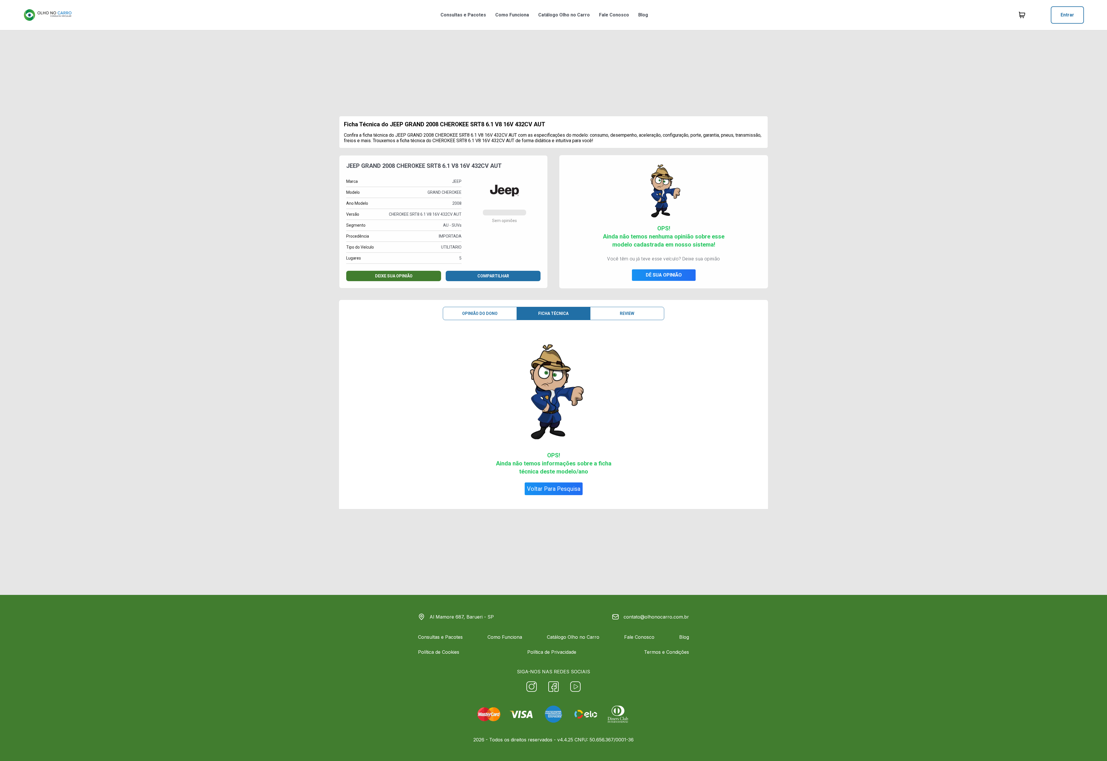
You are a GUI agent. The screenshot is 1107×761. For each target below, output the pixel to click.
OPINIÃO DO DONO (480, 313)
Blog (643, 15)
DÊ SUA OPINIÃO (664, 275)
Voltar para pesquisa (553, 488)
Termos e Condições (666, 652)
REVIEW (627, 313)
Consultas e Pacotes (463, 15)
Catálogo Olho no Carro (564, 15)
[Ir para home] (47, 15)
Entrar (1067, 15)
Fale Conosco (614, 15)
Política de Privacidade (551, 652)
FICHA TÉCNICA (553, 313)
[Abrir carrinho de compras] (1022, 15)
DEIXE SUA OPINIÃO (394, 276)
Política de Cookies (438, 652)
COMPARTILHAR (493, 276)
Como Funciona (512, 15)
